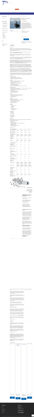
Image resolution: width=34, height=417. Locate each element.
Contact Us (3, 412)
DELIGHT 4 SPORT (16, 315)
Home (10, 16)
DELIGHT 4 (11, 315)
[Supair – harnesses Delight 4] (15, 23)
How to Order (3, 410)
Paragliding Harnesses (14, 16)
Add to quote (26, 39)
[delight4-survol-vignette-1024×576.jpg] (15, 32)
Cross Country (18, 16)
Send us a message (21, 412)
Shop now (17, 9)
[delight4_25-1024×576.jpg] (18, 32)
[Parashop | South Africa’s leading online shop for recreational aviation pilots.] (5, 3)
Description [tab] (12, 45)
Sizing (2, 411)
